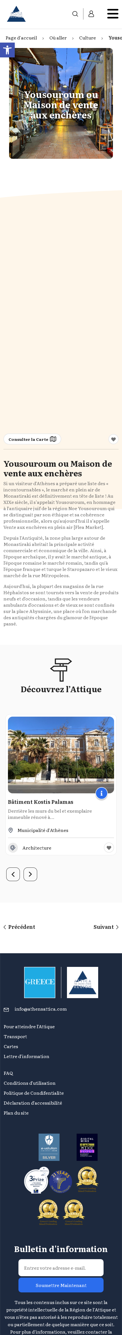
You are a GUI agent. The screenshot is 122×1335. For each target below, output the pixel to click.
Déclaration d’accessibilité (33, 1102)
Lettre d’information (26, 1056)
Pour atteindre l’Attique (29, 1026)
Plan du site (16, 1112)
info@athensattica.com (41, 1008)
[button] (7, 50)
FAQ (8, 1072)
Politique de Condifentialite (34, 1092)
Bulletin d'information (61, 1248)
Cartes (11, 1046)
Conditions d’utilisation (30, 1082)
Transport (15, 1036)
